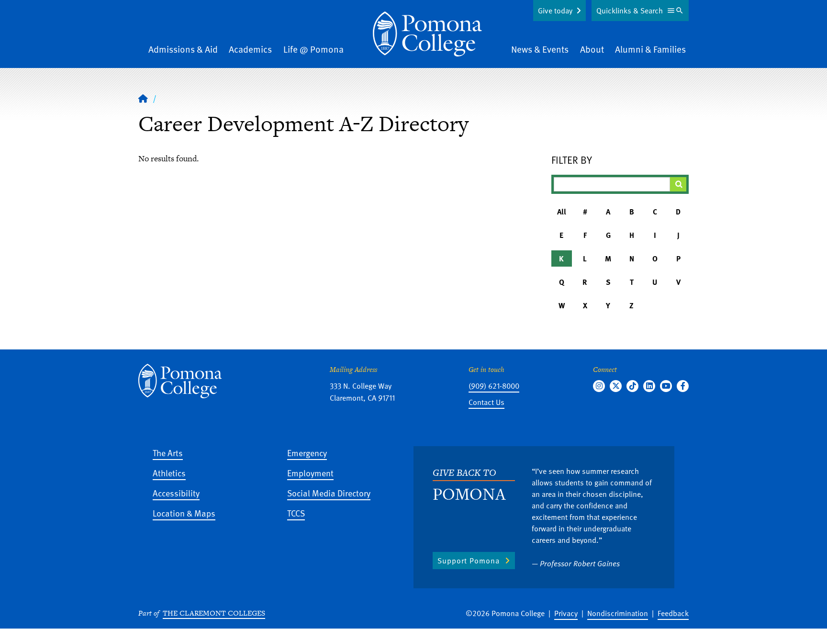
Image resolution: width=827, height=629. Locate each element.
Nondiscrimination (617, 613)
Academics (250, 49)
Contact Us (486, 402)
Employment (310, 472)
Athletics (169, 472)
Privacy (566, 613)
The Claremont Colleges (214, 613)
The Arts (168, 452)
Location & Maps (184, 512)
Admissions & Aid (183, 49)
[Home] (427, 33)
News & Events (540, 49)
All (561, 211)
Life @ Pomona (313, 49)
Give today (555, 10)
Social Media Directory (328, 492)
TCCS (296, 512)
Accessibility (176, 492)
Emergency (307, 452)
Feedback (673, 613)
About (592, 49)
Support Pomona (468, 560)
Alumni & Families (650, 49)
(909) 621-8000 (494, 386)
